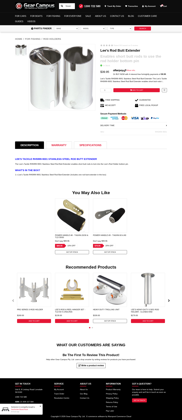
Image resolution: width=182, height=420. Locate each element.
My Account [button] (150, 6)
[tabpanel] (72, 226)
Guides (19, 21)
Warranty (58, 145)
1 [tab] (89, 327)
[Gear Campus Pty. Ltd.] (35, 6)
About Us (100, 16)
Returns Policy (112, 402)
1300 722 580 (92, 6)
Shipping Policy (112, 398)
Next (169, 300)
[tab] (29, 145)
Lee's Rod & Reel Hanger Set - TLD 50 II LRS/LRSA (70, 310)
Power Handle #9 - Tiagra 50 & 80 (109, 235)
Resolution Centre (61, 398)
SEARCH (142, 28)
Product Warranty (113, 389)
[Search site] (62, 6)
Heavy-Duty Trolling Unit (106, 309)
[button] (164, 90)
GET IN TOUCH (139, 400)
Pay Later (110, 411)
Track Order (59, 394)
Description (30, 145)
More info (130, 70)
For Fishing (53, 16)
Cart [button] (164, 5)
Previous (13, 300)
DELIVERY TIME (107, 125)
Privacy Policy (112, 394)
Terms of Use (111, 406)
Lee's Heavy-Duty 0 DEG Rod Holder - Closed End (145, 310)
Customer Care (147, 16)
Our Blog (83, 394)
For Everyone (72, 16)
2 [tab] (92, 327)
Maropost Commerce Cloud (119, 416)
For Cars (20, 16)
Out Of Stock (72, 252)
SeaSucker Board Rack (19, 409)
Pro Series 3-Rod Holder (30, 309)
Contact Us (117, 16)
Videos (31, 21)
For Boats (36, 16)
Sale (88, 16)
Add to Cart (137, 90)
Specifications (90, 145)
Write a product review (92, 365)
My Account (59, 389)
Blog (131, 16)
